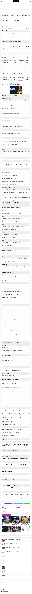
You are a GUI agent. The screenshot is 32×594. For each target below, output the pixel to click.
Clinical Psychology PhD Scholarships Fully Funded (6, 524)
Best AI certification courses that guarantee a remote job (11, 555)
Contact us (3, 582)
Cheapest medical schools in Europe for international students (12, 543)
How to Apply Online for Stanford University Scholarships (25, 533)
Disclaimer (3, 584)
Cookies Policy (3, 585)
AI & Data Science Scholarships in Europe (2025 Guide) (6, 533)
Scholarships (3, 4)
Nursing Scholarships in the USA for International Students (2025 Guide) (15, 533)
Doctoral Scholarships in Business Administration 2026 (15, 524)
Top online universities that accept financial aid (10, 571)
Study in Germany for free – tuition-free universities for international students (13, 559)
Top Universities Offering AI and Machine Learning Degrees (11, 563)
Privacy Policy (3, 589)
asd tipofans (6, 591)
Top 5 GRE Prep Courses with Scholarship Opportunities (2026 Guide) (25, 524)
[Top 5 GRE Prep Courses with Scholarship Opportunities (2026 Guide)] (25, 519)
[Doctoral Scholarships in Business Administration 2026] (16, 519)
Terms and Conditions (4, 587)
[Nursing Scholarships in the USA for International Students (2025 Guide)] (16, 529)
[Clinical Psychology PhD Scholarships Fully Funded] (6, 519)
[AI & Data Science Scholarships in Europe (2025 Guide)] (6, 529)
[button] (8, 503)
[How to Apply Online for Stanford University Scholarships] (25, 529)
